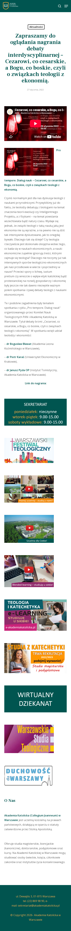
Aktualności (36, 26)
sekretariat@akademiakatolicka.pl (39, 905)
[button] (66, 6)
